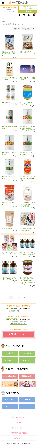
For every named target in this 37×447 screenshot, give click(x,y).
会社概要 (18, 423)
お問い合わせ (18, 438)
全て (3, 18)
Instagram (27, 407)
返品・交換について (9, 360)
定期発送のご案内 (27, 376)
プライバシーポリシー (18, 428)
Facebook (9, 407)
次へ (25, 297)
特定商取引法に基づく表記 (18, 433)
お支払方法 (27, 353)
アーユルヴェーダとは (18, 417)
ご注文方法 (9, 353)
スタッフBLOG (9, 400)
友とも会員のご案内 (9, 376)
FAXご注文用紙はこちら (18, 324)
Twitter (27, 400)
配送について (27, 360)
